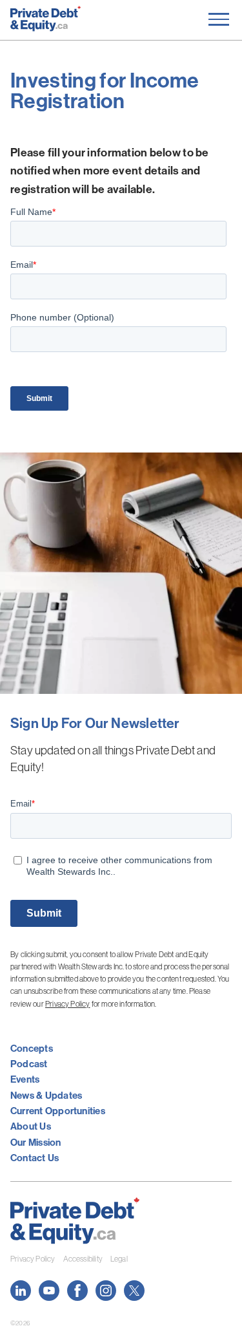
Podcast (29, 1064)
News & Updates (46, 1095)
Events (24, 1079)
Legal (119, 1259)
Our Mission (35, 1142)
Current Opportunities (57, 1111)
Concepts (31, 1048)
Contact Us (34, 1158)
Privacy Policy (67, 1004)
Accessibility (83, 1259)
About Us (30, 1126)
